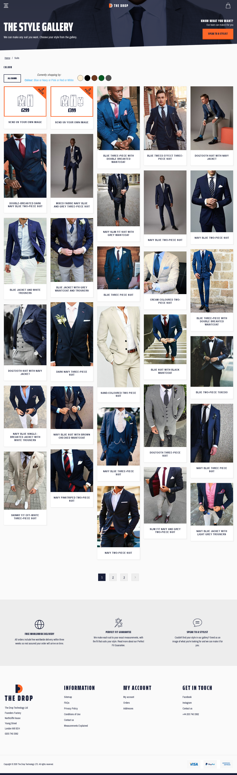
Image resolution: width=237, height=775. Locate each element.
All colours (12, 78)
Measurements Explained (76, 725)
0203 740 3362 (11, 733)
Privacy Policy (71, 708)
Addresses (128, 708)
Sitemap (68, 697)
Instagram (187, 702)
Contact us (69, 720)
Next (135, 577)
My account (128, 697)
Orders (126, 702)
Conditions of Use (72, 714)
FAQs (66, 702)
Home (7, 58)
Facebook (187, 697)
